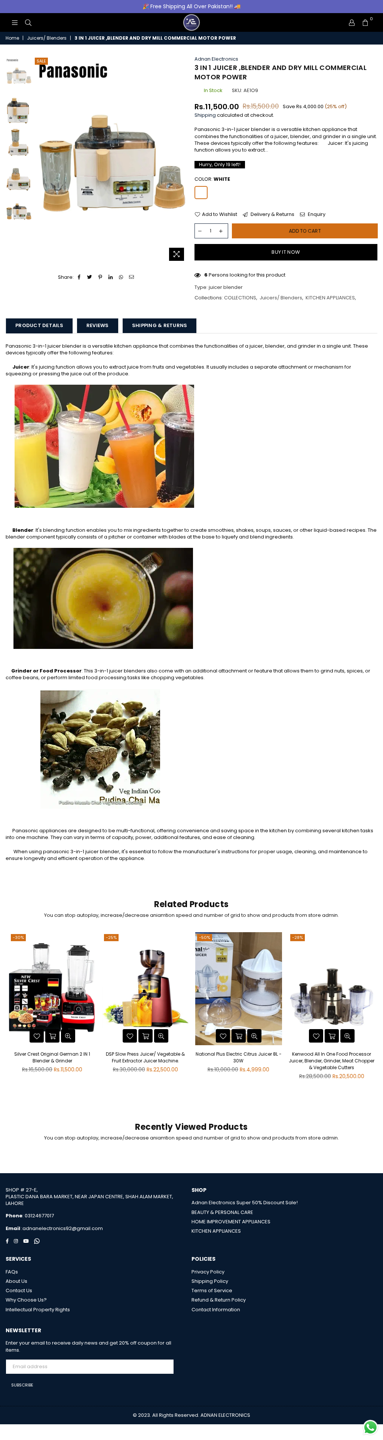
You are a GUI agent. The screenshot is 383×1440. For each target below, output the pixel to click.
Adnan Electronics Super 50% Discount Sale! (245, 1202)
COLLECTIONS (240, 297)
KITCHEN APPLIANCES (330, 297)
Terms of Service (212, 1290)
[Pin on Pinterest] (100, 277)
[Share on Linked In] (111, 277)
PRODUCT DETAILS (39, 325)
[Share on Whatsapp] (121, 277)
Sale (41, 61)
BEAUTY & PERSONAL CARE (222, 1212)
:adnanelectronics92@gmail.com (61, 1228)
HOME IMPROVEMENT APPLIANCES (231, 1221)
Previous (39, 160)
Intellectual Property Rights (38, 1309)
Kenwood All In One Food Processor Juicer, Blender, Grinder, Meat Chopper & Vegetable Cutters (331, 1061)
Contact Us (19, 1290)
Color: (212, 179)
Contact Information (216, 1309)
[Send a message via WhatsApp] (370, 1427)
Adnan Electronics (216, 58)
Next (182, 160)
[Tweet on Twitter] (90, 277)
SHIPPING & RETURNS (159, 325)
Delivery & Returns (271, 214)
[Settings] (351, 22)
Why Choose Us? (26, 1299)
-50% (204, 937)
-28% (297, 937)
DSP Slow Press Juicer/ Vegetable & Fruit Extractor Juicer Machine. (145, 1057)
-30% (18, 937)
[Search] (28, 22)
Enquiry (316, 214)
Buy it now (286, 252)
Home (12, 38)
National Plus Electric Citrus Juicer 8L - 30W (239, 1057)
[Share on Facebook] (79, 277)
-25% (111, 937)
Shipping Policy (210, 1281)
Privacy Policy (208, 1271)
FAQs (12, 1271)
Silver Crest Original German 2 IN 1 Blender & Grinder (52, 1057)
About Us (16, 1281)
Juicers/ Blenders (47, 38)
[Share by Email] (132, 277)
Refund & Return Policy (219, 1299)
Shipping (205, 115)
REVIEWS (97, 325)
